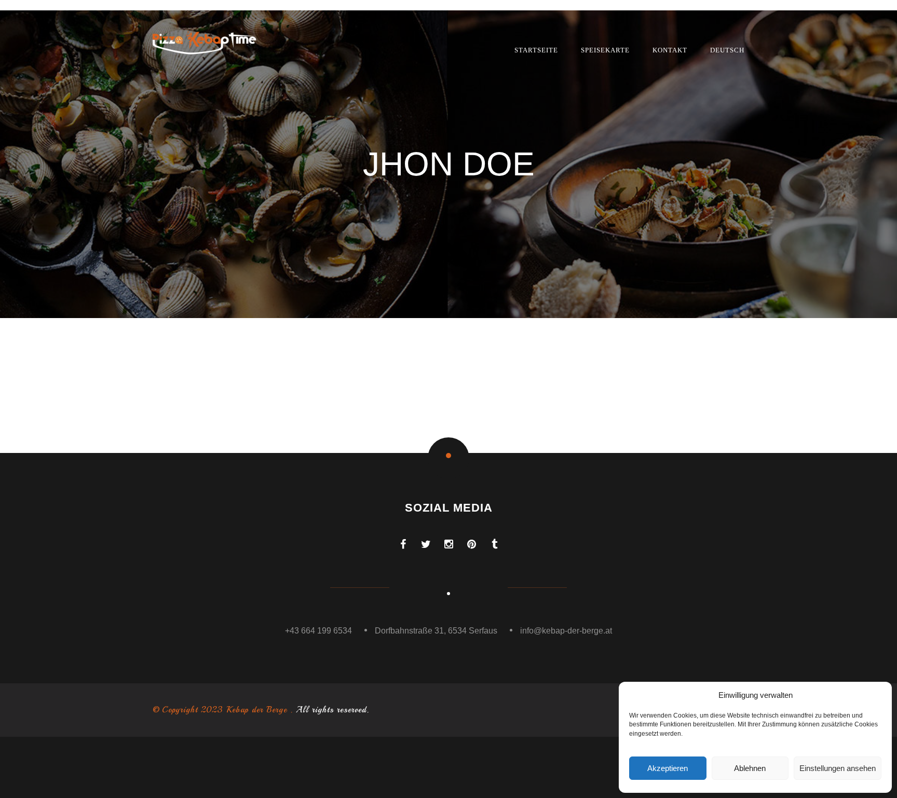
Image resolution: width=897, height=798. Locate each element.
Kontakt (670, 50)
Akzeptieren (667, 768)
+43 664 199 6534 (318, 630)
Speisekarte (605, 50)
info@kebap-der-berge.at (566, 630)
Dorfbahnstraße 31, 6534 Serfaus (436, 630)
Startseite (536, 50)
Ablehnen (750, 768)
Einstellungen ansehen (837, 768)
